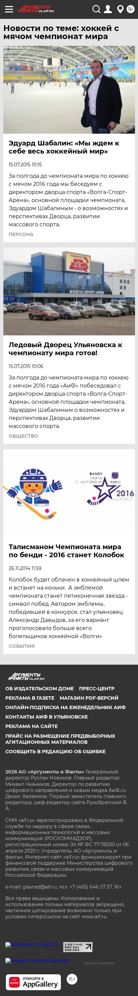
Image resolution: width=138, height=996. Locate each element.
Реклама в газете (29, 698)
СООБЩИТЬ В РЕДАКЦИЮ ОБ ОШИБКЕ (55, 752)
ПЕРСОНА (21, 234)
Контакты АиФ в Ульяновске (46, 717)
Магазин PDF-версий (89, 698)
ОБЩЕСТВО (23, 436)
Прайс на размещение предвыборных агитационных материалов (60, 739)
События (21, 646)
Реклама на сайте (31, 726)
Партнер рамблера (99, 963)
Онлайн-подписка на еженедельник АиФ (65, 707)
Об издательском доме (39, 689)
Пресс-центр (97, 689)
